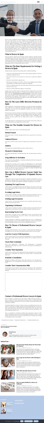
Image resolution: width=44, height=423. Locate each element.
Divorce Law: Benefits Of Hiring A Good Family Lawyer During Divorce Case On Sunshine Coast (10, 410)
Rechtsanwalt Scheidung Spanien (33, 166)
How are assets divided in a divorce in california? (26, 383)
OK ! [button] (22, 421)
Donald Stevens (15, 24)
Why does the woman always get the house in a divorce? (28, 345)
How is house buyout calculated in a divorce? (10, 403)
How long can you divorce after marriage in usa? (28, 358)
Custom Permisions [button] (28, 421)
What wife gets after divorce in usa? (26, 370)
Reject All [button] (36, 421)
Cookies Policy (16, 421)
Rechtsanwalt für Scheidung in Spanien (22, 93)
